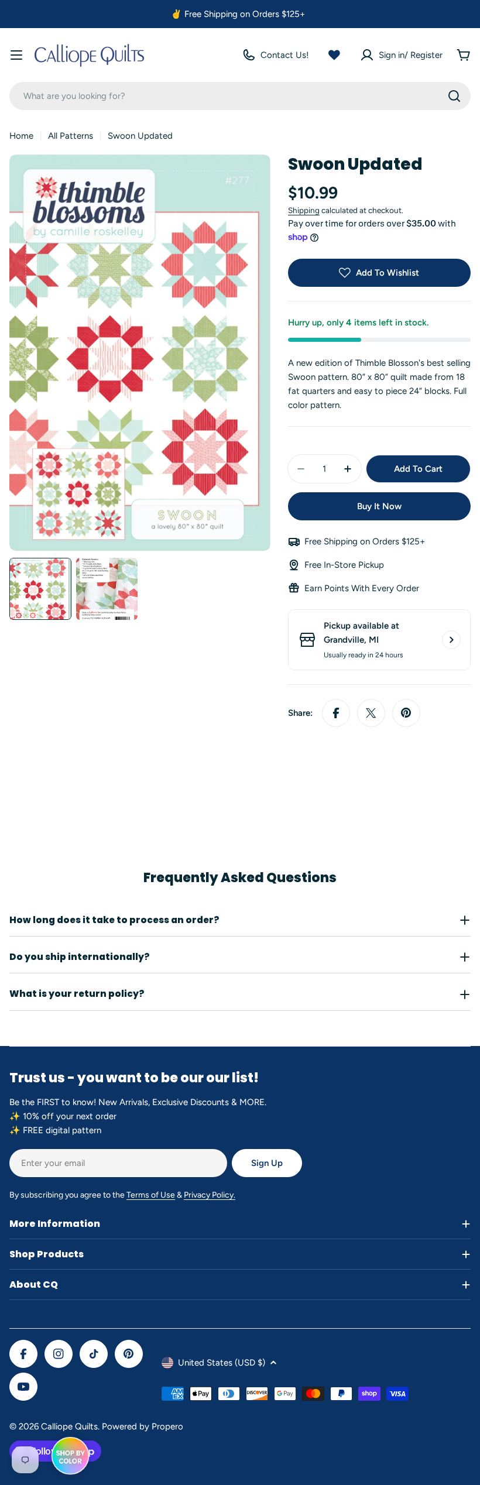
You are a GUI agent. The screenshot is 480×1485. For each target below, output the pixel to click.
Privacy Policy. (209, 1195)
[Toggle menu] (16, 55)
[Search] (454, 96)
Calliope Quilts (69, 1426)
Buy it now (379, 506)
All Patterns (70, 136)
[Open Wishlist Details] (334, 55)
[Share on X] (371, 713)
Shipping (304, 210)
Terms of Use (150, 1195)
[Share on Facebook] (336, 713)
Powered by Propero (142, 1426)
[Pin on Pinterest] (406, 713)
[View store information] (451, 639)
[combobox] (240, 96)
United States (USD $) (221, 1362)
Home (21, 136)
